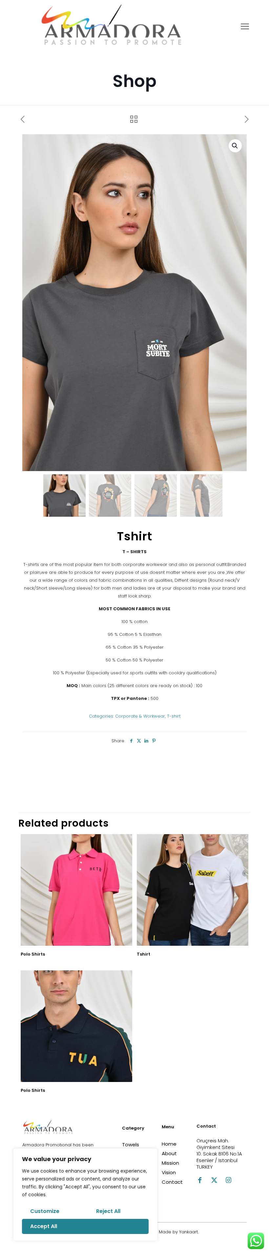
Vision (169, 1172)
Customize (44, 1211)
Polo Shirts (33, 954)
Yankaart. (188, 1232)
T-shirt (173, 716)
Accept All (43, 1226)
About (169, 1153)
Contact (172, 1181)
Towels (130, 1144)
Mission (170, 1162)
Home (169, 1143)
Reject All (108, 1211)
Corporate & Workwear (140, 716)
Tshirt (143, 954)
